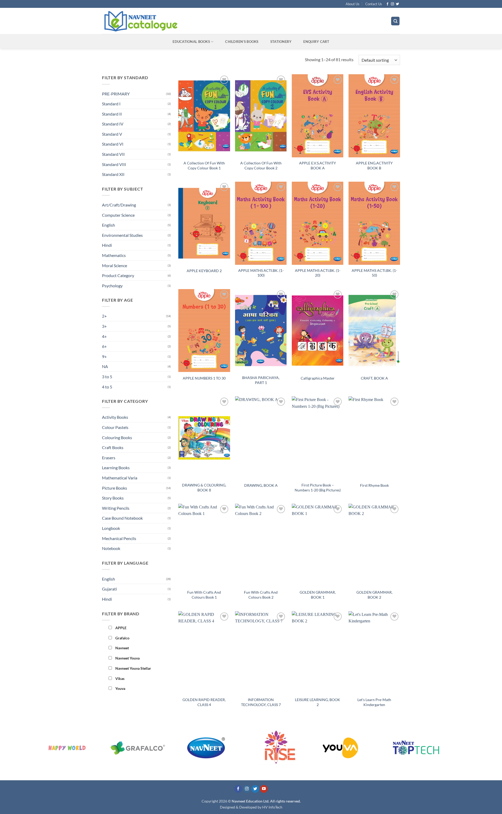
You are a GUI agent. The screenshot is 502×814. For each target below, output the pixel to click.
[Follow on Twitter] (397, 4)
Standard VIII (114, 164)
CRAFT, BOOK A (374, 378)
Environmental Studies (122, 235)
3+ (104, 326)
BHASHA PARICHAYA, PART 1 (260, 380)
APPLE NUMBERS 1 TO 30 (204, 378)
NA (105, 366)
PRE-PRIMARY (116, 93)
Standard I (111, 103)
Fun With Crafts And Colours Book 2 (261, 594)
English (108, 224)
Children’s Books (241, 41)
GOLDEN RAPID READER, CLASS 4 (204, 702)
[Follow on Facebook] (387, 4)
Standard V (112, 133)
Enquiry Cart (316, 41)
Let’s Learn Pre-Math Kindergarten (374, 702)
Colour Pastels (115, 427)
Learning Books (116, 467)
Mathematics (114, 255)
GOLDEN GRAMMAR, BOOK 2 (374, 594)
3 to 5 (107, 376)
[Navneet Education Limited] (185, 21)
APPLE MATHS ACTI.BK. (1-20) (317, 273)
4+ (104, 336)
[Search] (395, 21)
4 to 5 (107, 386)
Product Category (118, 275)
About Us (353, 4)
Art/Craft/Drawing (119, 204)
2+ (104, 315)
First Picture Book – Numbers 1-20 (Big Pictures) (318, 487)
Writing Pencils (115, 508)
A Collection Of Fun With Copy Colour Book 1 (204, 165)
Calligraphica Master (318, 378)
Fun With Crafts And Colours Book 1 (204, 594)
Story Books (113, 497)
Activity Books (115, 417)
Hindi (107, 245)
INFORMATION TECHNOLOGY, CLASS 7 (261, 702)
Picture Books (114, 487)
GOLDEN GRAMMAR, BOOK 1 (318, 594)
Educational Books (191, 41)
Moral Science (114, 265)
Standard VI (112, 143)
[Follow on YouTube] (264, 789)
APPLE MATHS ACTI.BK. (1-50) (374, 273)
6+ (104, 346)
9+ (104, 356)
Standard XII (113, 174)
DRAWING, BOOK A (261, 485)
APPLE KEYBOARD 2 (204, 270)
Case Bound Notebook (122, 517)
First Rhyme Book (374, 485)
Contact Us (373, 4)
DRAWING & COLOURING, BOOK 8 (204, 487)
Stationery (281, 41)
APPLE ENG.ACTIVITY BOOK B (374, 165)
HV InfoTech (272, 807)
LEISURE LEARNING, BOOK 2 (317, 702)
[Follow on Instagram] (392, 4)
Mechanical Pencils (119, 538)
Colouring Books (117, 437)
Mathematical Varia (119, 477)
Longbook (111, 528)
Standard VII (113, 154)
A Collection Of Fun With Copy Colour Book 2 (261, 165)
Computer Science (118, 215)
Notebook (111, 548)
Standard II (112, 113)
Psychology (112, 285)
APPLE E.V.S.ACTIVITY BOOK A (317, 165)
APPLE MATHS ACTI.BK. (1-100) (261, 273)
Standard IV (112, 123)
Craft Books (112, 447)
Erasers (108, 457)
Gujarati (109, 588)
